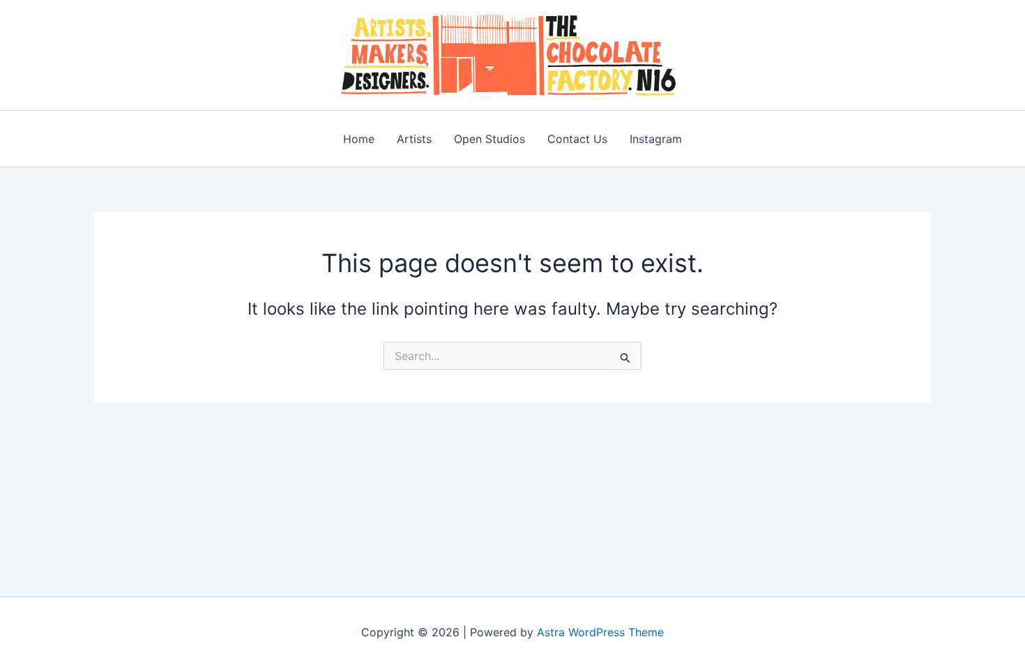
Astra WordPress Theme (600, 632)
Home (358, 139)
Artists (414, 139)
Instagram (656, 139)
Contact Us (577, 139)
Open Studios (489, 139)
